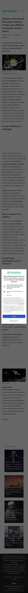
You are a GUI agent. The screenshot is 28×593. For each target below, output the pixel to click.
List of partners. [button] (21, 303)
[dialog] (14, 296)
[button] (14, 295)
